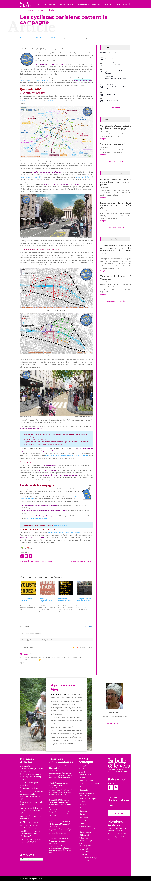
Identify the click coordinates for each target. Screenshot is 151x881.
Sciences (83, 820)
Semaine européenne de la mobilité (115, 87)
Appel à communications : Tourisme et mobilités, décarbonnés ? (30, 833)
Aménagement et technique (49, 38)
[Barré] (30, 640)
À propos (117, 4)
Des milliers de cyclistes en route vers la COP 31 (30, 840)
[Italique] (25, 640)
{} (48, 639)
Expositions (84, 817)
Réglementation (85, 832)
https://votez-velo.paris (62, 525)
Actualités (52, 4)
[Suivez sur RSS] (116, 787)
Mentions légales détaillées (117, 837)
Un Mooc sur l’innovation (30, 822)
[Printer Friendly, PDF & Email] (26, 548)
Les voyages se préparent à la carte (31, 803)
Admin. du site (113, 840)
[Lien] (45, 640)
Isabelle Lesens (26, 49)
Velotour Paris (110, 59)
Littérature (84, 808)
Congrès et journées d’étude (89, 784)
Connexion (89, 626)
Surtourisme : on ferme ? (112, 144)
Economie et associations (88, 777)
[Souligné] (28, 640)
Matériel (83, 787)
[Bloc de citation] (39, 640)
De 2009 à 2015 (85, 846)
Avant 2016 (107, 4)
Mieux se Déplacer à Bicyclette (39, 80)
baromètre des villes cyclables (37, 518)
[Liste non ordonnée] (36, 640)
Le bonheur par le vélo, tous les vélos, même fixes (31, 826)
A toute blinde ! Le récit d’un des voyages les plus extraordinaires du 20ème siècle (115, 249)
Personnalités (84, 790)
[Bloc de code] (42, 640)
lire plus (103, 139)
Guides (82, 801)
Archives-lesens (87, 861)
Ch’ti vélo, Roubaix (112, 100)
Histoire (83, 805)
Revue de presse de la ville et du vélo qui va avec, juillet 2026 (115, 205)
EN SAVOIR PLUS (114, 723)
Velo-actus (85, 854)
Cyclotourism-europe (89, 857)
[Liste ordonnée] (33, 640)
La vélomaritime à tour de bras (117, 65)
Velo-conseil (86, 851)
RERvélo (22, 101)
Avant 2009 (84, 849)
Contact (124, 4)
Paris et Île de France (64, 49)
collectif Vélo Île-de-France (55, 101)
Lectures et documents (66, 4)
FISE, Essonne (110, 94)
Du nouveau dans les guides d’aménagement (64, 533)
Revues (82, 814)
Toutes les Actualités (115, 301)
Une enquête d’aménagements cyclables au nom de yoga (115, 127)
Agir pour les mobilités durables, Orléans (117, 72)
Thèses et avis (84, 835)
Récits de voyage (86, 840)
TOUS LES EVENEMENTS (115, 108)
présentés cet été (82, 177)
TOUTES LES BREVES (115, 162)
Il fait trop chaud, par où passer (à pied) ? (29, 783)
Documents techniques (88, 798)
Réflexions (83, 811)
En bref (44, 4)
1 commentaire (75, 49)
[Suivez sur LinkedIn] (110, 787)
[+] (51, 639)
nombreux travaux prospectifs (30, 177)
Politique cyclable (82, 4)
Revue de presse (85, 774)
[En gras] (22, 640)
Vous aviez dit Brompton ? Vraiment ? (115, 277)
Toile (82, 823)
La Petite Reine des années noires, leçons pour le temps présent (115, 182)
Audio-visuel (84, 795)
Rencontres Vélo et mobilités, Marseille (116, 80)
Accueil (22, 38)
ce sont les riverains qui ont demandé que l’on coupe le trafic (66, 456)
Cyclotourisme (95, 4)
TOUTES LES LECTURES (115, 228)
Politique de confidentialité (117, 834)
